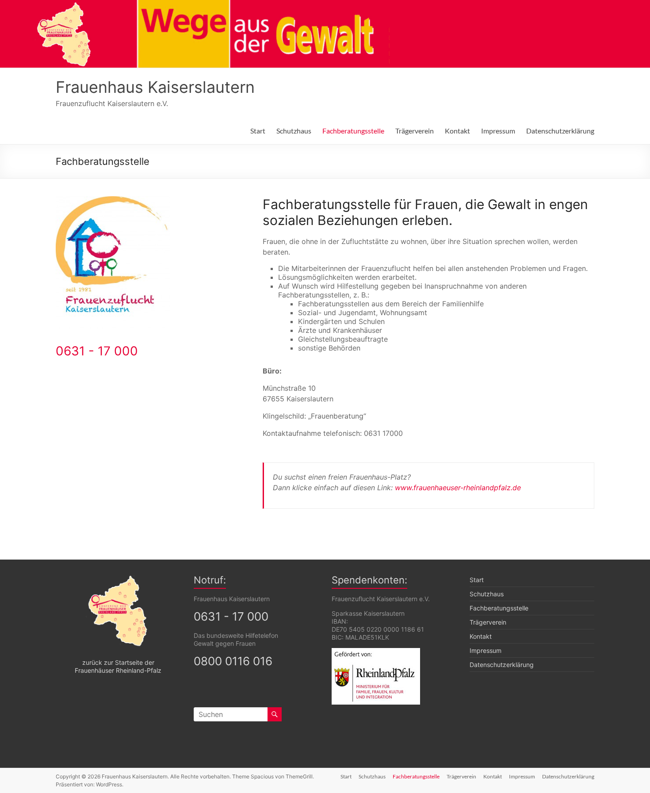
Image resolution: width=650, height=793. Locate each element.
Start (257, 130)
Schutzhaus (293, 130)
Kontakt (457, 130)
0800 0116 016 (233, 661)
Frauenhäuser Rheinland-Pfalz (118, 670)
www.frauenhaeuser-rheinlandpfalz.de (458, 487)
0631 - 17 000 (97, 350)
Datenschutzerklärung (560, 130)
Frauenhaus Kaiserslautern (155, 87)
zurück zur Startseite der (118, 662)
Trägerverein (414, 130)
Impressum (498, 130)
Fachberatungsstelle (353, 130)
